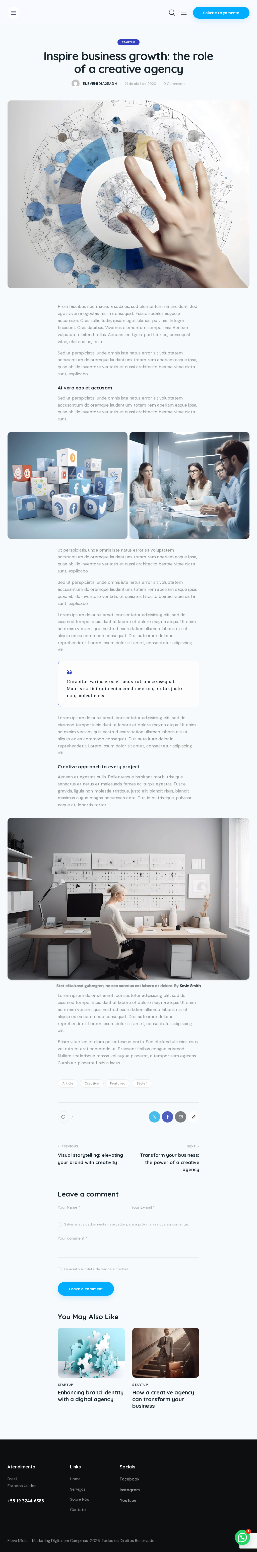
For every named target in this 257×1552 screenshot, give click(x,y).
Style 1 (142, 1083)
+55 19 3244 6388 (26, 1501)
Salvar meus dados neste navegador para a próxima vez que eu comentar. (126, 1224)
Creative (92, 1083)
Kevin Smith (190, 985)
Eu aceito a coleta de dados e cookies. (97, 1269)
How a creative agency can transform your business (163, 1399)
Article (68, 1083)
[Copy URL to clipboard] (193, 1117)
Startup (128, 42)
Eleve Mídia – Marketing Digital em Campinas (48, 1540)
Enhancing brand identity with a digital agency (90, 1395)
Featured (117, 1083)
